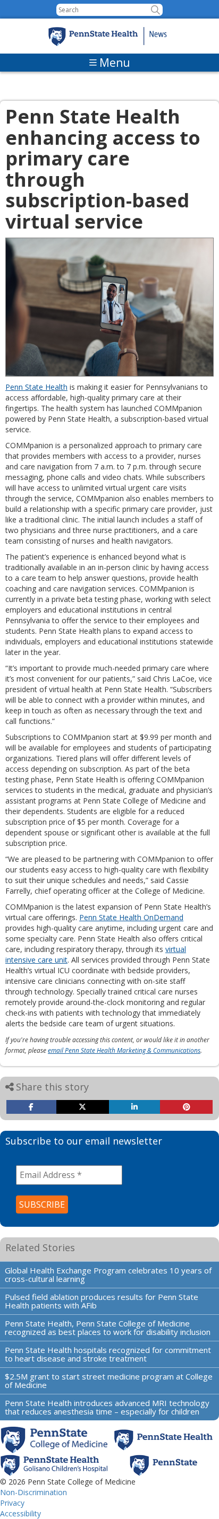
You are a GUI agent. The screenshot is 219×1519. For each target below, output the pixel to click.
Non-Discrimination (33, 1492)
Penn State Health (36, 387)
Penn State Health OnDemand (131, 917)
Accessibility (20, 1513)
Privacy (12, 1503)
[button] (155, 9)
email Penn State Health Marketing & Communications (124, 1050)
